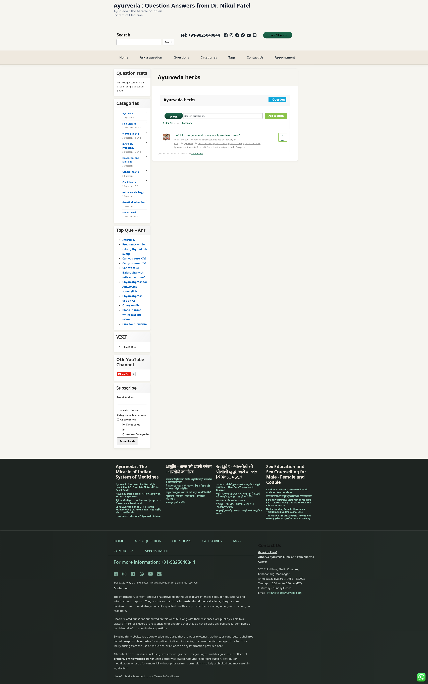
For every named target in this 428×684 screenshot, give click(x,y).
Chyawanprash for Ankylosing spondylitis (134, 286)
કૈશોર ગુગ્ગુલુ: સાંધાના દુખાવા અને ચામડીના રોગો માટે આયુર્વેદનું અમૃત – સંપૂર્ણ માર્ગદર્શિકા (238, 495)
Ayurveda (188, 143)
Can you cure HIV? (134, 258)
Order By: (171, 123)
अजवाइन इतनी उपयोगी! (175, 502)
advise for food (205, 143)
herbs (232, 147)
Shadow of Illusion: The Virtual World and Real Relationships (287, 491)
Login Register (278, 35)
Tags (231, 57)
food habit (201, 147)
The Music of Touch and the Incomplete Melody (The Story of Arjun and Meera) (288, 517)
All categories (127, 419)
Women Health (130, 133)
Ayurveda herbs (235, 143)
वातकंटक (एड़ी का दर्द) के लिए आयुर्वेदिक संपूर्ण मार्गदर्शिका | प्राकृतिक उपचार (189, 481)
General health (130, 171)
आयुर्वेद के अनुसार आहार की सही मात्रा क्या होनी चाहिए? (188, 492)
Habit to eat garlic (221, 147)
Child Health (129, 182)
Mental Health (130, 212)
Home (123, 57)
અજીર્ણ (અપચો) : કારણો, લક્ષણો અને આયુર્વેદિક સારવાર (239, 512)
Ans (282, 138)
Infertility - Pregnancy (128, 145)
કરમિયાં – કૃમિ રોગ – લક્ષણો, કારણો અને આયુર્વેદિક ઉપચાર (235, 505)
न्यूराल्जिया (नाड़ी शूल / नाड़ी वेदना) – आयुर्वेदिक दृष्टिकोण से (185, 497)
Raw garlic (240, 147)
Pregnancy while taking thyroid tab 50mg (134, 249)
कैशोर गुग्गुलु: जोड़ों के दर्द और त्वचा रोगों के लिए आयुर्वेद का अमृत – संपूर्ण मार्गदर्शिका (188, 487)
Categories (209, 57)
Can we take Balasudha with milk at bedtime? (133, 272)
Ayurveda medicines (183, 147)
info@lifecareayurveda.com (284, 593)
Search (168, 42)
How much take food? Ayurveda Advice (138, 516)
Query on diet (131, 305)
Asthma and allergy (133, 192)
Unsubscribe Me (128, 410)
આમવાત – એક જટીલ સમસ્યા (230, 500)
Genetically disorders (133, 202)
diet (195, 147)
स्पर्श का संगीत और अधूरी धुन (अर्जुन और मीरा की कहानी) (289, 496)
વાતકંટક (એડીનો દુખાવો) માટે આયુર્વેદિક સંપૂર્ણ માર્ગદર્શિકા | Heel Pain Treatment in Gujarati (238, 487)
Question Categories (136, 434)
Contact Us (255, 57)
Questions (181, 57)
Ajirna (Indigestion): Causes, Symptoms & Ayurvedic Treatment (138, 502)
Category (187, 123)
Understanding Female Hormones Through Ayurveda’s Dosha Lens (285, 510)
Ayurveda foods (219, 143)
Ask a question (151, 57)
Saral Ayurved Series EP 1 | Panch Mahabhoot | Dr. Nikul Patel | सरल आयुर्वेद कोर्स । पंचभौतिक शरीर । (138, 509)
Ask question (276, 115)
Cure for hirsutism (134, 324)
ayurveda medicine (251, 143)
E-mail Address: (126, 397)
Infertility (128, 240)
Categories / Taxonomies (131, 415)
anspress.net (197, 153)
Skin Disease (129, 123)
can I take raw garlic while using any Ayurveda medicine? (207, 135)
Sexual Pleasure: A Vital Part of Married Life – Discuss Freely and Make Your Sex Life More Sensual (288, 502)
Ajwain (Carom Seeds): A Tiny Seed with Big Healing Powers (138, 495)
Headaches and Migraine (130, 159)
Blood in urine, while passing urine (132, 314)
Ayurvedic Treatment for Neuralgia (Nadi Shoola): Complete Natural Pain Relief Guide (137, 487)
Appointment (285, 57)
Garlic (209, 147)
